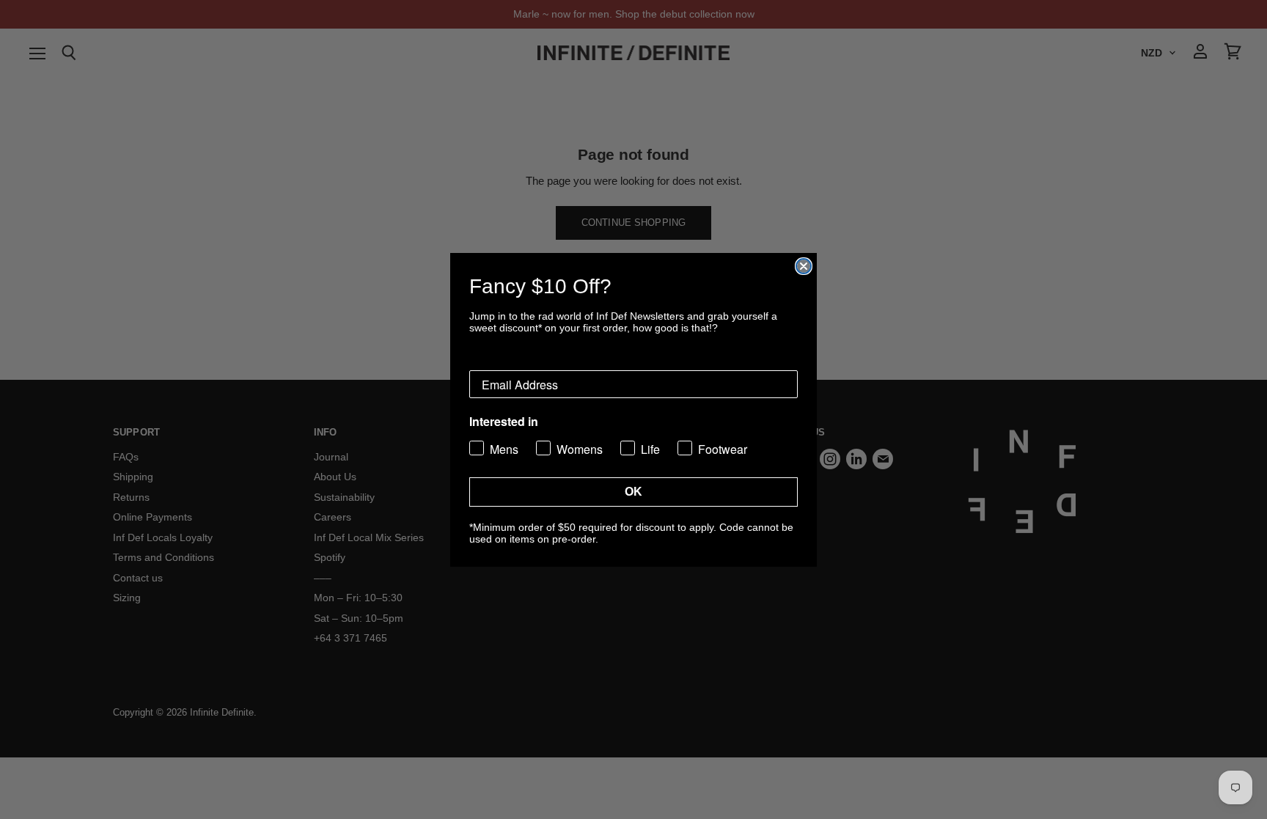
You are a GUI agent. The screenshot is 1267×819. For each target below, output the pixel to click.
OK (633, 491)
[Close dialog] (803, 266)
